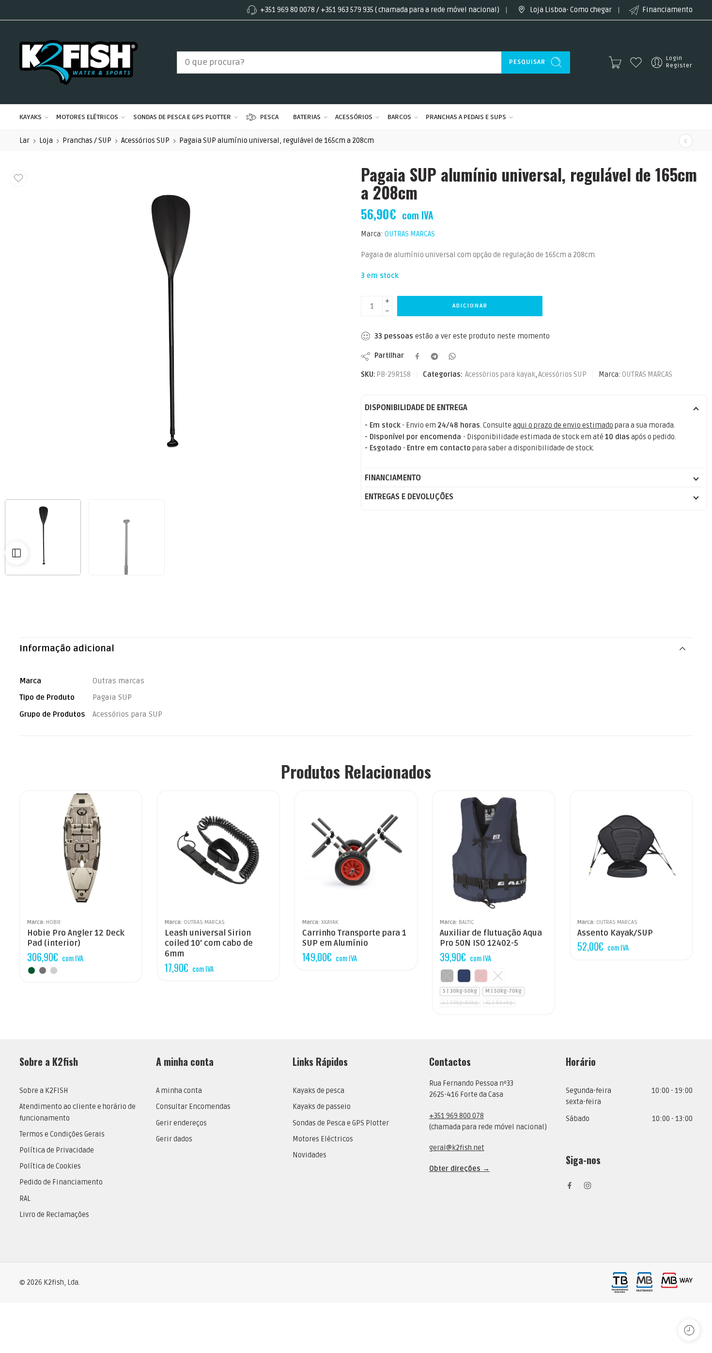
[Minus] (387, 311)
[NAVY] (464, 976)
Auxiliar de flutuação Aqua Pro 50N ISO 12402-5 (491, 938)
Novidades (309, 1155)
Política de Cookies (50, 1166)
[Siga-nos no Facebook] (569, 1185)
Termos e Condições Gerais (62, 1134)
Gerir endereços (181, 1123)
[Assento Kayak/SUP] (631, 852)
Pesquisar (527, 62)
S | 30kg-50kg (460, 991)
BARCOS (399, 117)
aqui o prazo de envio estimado (563, 425)
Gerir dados (174, 1139)
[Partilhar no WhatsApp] (452, 356)
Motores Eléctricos (323, 1139)
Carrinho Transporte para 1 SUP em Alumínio (354, 938)
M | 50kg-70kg (503, 991)
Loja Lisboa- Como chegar (571, 10)
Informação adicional (66, 648)
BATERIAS (307, 117)
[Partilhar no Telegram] (434, 356)
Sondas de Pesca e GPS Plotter (341, 1123)
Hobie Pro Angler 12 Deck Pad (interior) (75, 938)
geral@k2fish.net (456, 1148)
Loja (46, 141)
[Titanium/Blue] (53, 970)
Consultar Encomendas (193, 1107)
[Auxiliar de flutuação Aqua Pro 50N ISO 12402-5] (494, 852)
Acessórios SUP (145, 141)
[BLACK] (447, 976)
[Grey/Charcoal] (42, 970)
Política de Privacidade (56, 1150)
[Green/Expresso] (31, 970)
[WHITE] (498, 976)
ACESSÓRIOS (353, 117)
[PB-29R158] (168, 329)
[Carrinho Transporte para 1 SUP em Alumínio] (356, 852)
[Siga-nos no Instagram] (587, 1185)
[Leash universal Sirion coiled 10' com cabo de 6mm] (218, 852)
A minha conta (179, 1091)
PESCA (269, 117)
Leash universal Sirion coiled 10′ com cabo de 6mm (209, 943)
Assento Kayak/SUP (615, 933)
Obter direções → (459, 1169)
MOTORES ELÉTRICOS (87, 117)
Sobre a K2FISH (43, 1091)
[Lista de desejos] (18, 178)
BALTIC (466, 922)
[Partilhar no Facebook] (417, 356)
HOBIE (53, 922)
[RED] (481, 976)
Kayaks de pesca (318, 1091)
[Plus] (387, 301)
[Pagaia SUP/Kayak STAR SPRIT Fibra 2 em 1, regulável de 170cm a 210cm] (686, 141)
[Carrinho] (615, 62)
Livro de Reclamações (54, 1215)
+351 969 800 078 (456, 1116)
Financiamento (667, 10)
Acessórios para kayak (500, 374)
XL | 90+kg (499, 1002)
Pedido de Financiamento (61, 1182)
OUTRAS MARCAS (410, 234)
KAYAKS (30, 117)
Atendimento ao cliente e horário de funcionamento (77, 1112)
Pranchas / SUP (86, 141)
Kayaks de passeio (322, 1107)
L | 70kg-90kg (460, 1002)
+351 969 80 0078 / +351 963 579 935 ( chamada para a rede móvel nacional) (379, 10)
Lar (24, 141)
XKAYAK (329, 922)
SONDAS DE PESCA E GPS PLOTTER (182, 117)
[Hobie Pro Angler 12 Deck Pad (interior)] (81, 852)
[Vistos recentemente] (689, 1330)
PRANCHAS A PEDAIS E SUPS (466, 117)
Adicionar (470, 305)
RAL (25, 1199)
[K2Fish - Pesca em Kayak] (78, 62)
